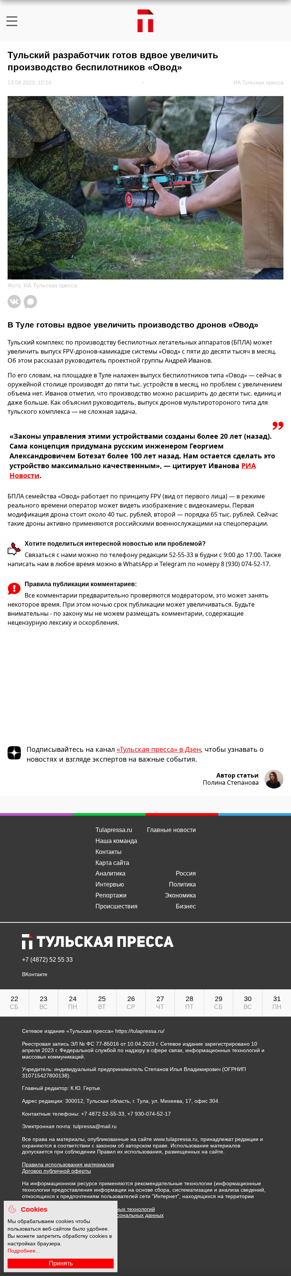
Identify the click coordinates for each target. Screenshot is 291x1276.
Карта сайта (112, 863)
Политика (182, 884)
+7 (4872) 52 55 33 (47, 960)
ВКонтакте (34, 974)
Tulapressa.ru (113, 830)
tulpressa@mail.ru (95, 1126)
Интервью (109, 884)
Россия (186, 873)
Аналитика (110, 873)
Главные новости (171, 830)
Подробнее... (24, 1251)
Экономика (180, 895)
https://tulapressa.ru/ (139, 1031)
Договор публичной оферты (56, 1171)
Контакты (108, 852)
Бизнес (186, 906)
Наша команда (116, 841)
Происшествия (116, 906)
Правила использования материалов (68, 1164)
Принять (61, 1263)
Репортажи (111, 895)
